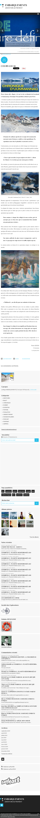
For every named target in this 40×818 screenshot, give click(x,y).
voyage (28, 491)
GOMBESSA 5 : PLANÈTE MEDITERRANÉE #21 (16, 569)
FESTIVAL (5, 409)
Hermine (4, 671)
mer (33, 491)
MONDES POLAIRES (8, 417)
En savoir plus (11, 816)
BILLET (5, 400)
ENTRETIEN (6, 407)
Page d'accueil (35, 48)
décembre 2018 (5, 751)
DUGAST (4, 677)
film (3, 491)
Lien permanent (7, 358)
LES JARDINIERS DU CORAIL (10, 598)
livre (14, 494)
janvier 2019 (4, 748)
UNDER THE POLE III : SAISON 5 (11, 547)
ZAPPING (5, 423)
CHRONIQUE (6, 402)
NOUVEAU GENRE (25, 48)
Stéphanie (4, 657)
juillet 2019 (4, 735)
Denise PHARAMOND (7, 720)
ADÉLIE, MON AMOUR (23, 720)
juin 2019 (3, 737)
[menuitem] (25, 48)
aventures (19, 494)
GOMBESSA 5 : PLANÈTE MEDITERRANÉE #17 (16, 592)
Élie (2, 699)
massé (3, 691)
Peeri (13, 94)
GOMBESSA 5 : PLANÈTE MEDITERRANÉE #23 (16, 558)
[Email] (2, 759)
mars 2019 (4, 744)
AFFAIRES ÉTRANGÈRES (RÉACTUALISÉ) (29, 51)
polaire (15, 491)
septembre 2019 (5, 731)
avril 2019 (4, 742)
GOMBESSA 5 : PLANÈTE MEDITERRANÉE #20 (16, 575)
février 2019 (4, 746)
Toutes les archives (6, 753)
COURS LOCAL (8, 66)
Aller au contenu (5, 1)
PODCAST (6, 419)
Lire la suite (33, 389)
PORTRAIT (6, 421)
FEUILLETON (6, 412)
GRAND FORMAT (8, 414)
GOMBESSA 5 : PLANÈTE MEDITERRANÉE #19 (16, 581)
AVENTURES (6, 398)
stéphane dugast (6, 494)
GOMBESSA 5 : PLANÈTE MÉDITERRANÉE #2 (22, 671)
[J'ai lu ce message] (38, 813)
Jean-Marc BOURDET (7, 706)
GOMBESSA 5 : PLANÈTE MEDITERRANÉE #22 (16, 564)
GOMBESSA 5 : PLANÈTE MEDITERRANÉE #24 (16, 552)
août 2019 (4, 733)
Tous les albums (34, 537)
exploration (22, 491)
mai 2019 (3, 740)
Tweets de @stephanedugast (9, 429)
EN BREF (5, 405)
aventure (26, 494)
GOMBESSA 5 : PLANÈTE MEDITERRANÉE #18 (16, 586)
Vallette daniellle (6, 664)
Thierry (3, 684)
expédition (8, 491)
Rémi (2, 713)
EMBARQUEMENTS (16, 5)
